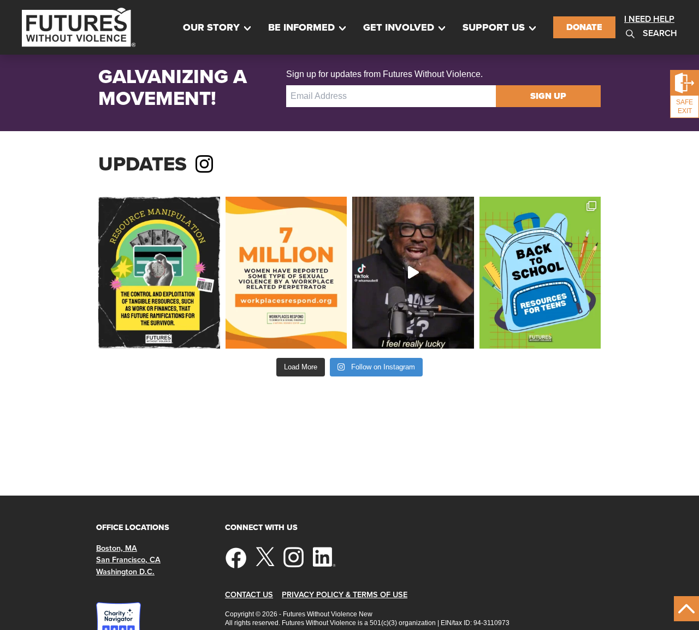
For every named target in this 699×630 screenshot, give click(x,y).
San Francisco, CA (128, 560)
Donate (584, 27)
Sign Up (548, 96)
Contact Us (249, 594)
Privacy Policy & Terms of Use (344, 594)
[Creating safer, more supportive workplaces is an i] (286, 273)
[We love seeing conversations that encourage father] (413, 273)
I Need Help (649, 19)
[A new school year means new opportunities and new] (540, 273)
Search (659, 33)
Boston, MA (116, 548)
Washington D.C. (125, 572)
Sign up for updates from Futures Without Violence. (384, 74)
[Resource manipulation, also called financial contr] (159, 273)
